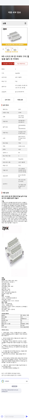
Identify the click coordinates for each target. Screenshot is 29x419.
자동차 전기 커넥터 (15, 375)
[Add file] (2, 416)
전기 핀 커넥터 (6, 375)
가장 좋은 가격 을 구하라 (9, 63)
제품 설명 (20, 99)
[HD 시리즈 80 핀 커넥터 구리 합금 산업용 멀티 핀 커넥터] (14, 36)
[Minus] (27, 381)
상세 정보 (7, 99)
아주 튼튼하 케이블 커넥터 (12, 373)
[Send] (26, 416)
